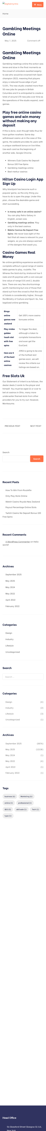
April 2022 (10, 599)
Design (8, 632)
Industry (9, 639)
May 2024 (10, 587)
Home (5, 13)
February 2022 (12, 606)
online (9, 802)
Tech (35, 809)
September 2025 (13, 574)
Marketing (26, 796)
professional (25, 802)
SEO (8, 809)
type (8, 815)
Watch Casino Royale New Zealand (22, 501)
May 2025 (10, 580)
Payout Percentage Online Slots (20, 507)
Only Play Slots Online (16, 495)
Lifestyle (9, 645)
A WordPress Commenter (17, 541)
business (10, 796)
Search (6, 452)
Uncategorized (12, 651)
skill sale (21, 809)
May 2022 (10, 593)
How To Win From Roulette (18, 490)
